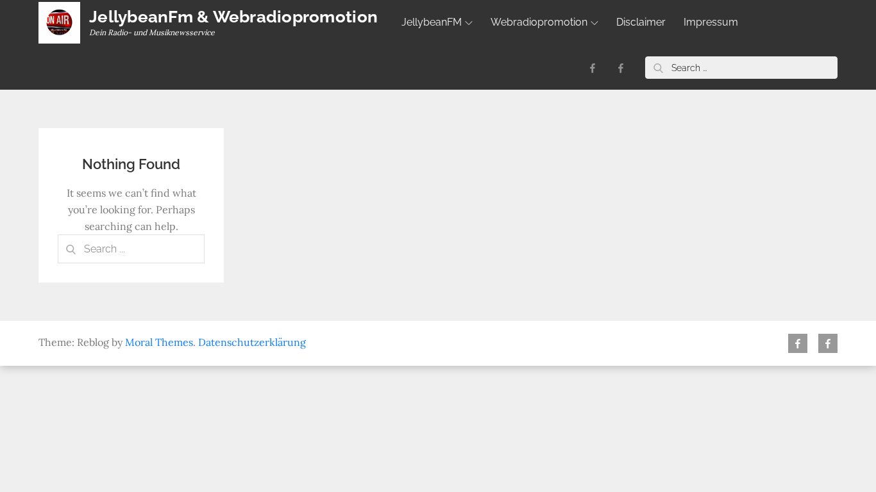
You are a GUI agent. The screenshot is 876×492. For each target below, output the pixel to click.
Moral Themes (159, 342)
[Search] (658, 67)
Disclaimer (641, 22)
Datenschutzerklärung (252, 342)
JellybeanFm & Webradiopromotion (233, 16)
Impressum (711, 22)
